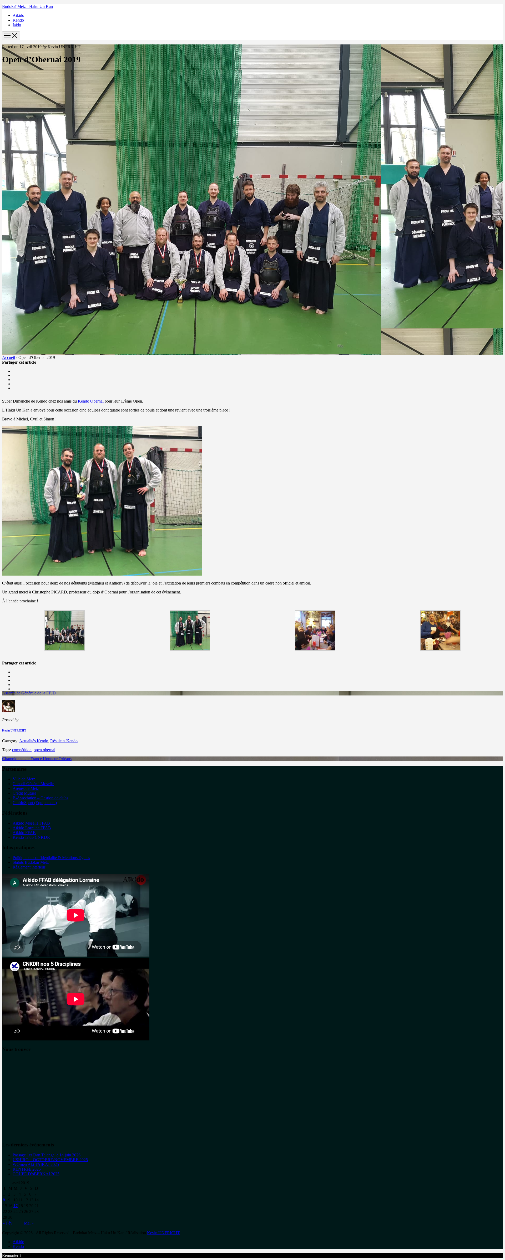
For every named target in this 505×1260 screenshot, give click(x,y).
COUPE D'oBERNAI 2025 (36, 1174)
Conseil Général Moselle (33, 783)
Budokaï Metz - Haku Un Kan (27, 6)
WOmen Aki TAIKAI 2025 (36, 1164)
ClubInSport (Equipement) (35, 802)
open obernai (44, 750)
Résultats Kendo (64, 741)
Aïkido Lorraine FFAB (32, 828)
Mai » (29, 1223)
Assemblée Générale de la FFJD (29, 693)
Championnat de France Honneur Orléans (37, 758)
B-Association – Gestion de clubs (40, 798)
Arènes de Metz (26, 788)
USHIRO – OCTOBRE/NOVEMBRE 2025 (50, 1159)
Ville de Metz (24, 779)
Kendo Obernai (91, 401)
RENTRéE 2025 (27, 1169)
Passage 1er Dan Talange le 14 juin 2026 (46, 1155)
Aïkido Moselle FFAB (31, 823)
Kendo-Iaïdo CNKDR (31, 837)
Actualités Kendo (33, 741)
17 (15, 1205)
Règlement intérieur (29, 867)
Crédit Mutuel (24, 793)
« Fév (7, 1223)
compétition (22, 750)
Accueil (8, 357)
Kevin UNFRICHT (14, 730)
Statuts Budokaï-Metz (31, 862)
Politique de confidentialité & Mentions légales (51, 857)
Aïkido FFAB (24, 832)
